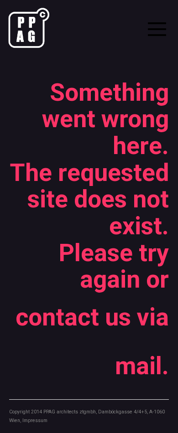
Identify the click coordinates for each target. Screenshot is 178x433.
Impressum (34, 420)
